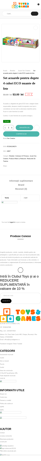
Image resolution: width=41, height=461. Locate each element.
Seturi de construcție (6, 370)
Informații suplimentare (21, 181)
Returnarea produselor (6, 439)
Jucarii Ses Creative (24, 70)
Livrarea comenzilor (6, 436)
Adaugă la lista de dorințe (36, 127)
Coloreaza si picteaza (22, 156)
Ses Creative (11, 138)
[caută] (34, 14)
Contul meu (3, 397)
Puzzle (2, 364)
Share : (5, 166)
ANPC (2, 410)
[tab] (21, 181)
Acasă (5, 70)
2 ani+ (26, 198)
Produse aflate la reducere (17, 158)
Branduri (12, 70)
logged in (12, 222)
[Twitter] (13, 166)
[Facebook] (10, 166)
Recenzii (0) (21, 189)
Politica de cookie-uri (6, 403)
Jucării (2, 358)
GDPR (2, 407)
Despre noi (3, 394)
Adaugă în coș (24, 127)
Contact (2, 433)
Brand (21, 185)
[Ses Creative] (9, 202)
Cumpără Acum (21, 134)
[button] (37, 5)
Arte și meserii (4, 361)
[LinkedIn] (16, 166)
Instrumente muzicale (6, 354)
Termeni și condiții (5, 400)
